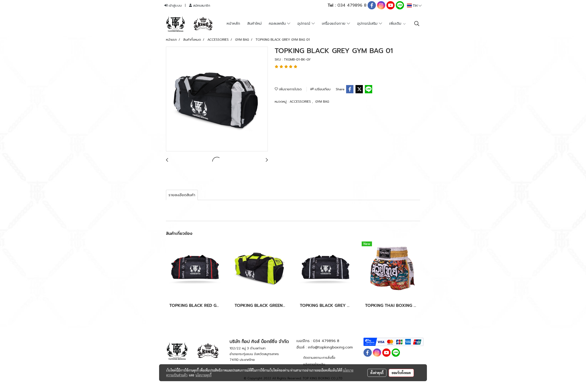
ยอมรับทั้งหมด (401, 373)
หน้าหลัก (233, 23)
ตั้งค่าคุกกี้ (376, 373)
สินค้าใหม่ (254, 23)
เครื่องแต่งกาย (334, 23)
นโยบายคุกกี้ (203, 375)
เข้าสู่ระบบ (175, 5)
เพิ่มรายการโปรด (290, 89)
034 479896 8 (347, 5)
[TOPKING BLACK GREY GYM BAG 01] (217, 99)
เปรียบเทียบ (322, 89)
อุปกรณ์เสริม (368, 23)
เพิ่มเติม (396, 23)
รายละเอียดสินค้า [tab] (181, 195)
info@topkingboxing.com (330, 347)
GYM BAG (322, 101)
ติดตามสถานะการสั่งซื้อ (319, 357)
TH (415, 5)
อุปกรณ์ (304, 23)
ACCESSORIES (301, 101)
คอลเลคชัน (278, 23)
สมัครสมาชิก (201, 5)
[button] (417, 23)
